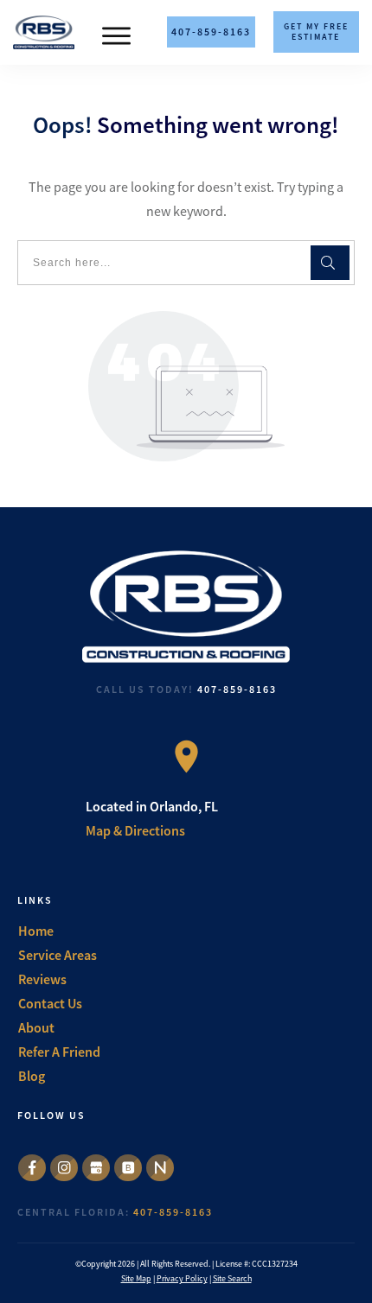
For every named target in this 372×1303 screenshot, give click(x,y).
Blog (31, 1075)
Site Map (136, 1278)
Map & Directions (135, 830)
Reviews (42, 979)
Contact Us (50, 1003)
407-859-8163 (237, 689)
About (36, 1027)
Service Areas (57, 954)
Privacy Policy (182, 1278)
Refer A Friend (59, 1051)
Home (36, 930)
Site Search (232, 1278)
